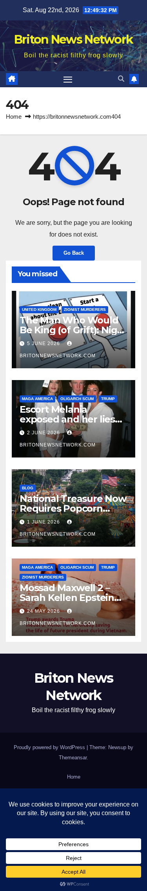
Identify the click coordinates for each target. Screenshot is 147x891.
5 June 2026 (44, 343)
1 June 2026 (44, 522)
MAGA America (37, 399)
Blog (27, 488)
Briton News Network (73, 39)
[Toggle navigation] (67, 79)
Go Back (74, 253)
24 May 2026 (44, 611)
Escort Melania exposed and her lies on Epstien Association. (72, 419)
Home (14, 116)
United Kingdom (39, 309)
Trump (108, 399)
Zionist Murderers (85, 309)
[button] (121, 78)
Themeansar (73, 758)
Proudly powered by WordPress (50, 747)
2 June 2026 (44, 432)
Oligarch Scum (77, 399)
